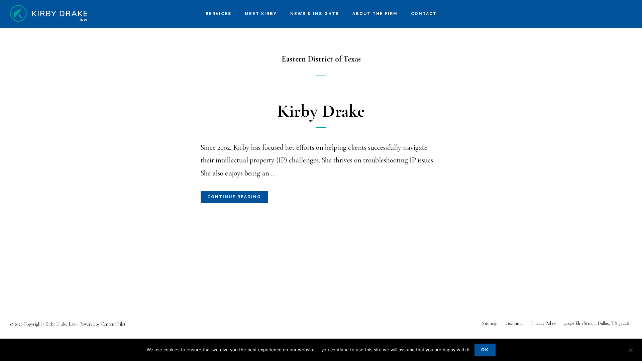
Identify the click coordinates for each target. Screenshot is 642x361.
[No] (630, 351)
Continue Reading (234, 197)
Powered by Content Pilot (102, 324)
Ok (485, 349)
